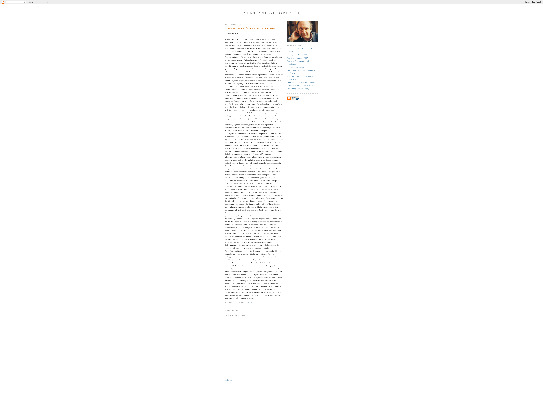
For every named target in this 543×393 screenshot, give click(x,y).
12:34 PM (248, 302)
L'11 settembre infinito (295, 67)
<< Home (228, 380)
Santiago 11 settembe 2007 (297, 58)
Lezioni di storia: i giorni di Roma (300, 85)
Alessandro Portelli (271, 13)
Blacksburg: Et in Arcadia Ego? (299, 88)
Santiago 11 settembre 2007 (297, 54)
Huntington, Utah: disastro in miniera (301, 82)
